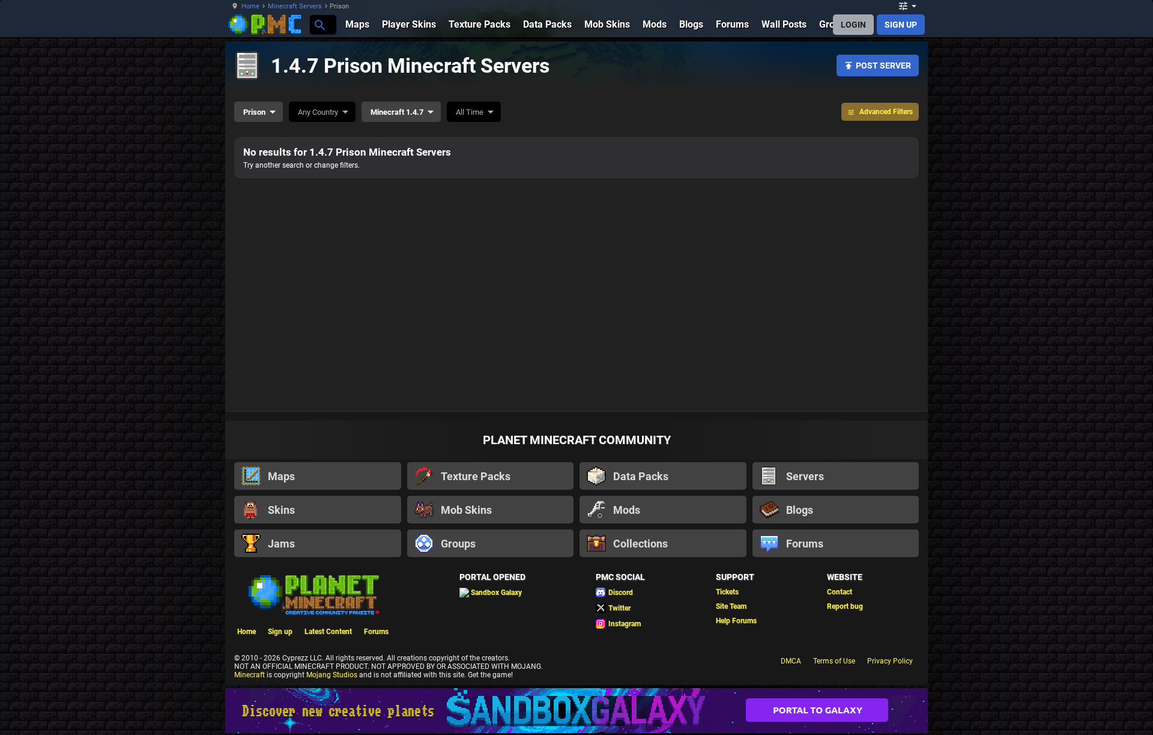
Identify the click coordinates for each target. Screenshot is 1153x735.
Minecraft (249, 675)
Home (250, 6)
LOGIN (853, 24)
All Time (469, 112)
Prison (254, 112)
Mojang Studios (331, 675)
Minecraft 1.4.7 (397, 112)
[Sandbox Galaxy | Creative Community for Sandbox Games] (576, 710)
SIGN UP (901, 24)
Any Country (318, 112)
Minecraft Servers (295, 6)
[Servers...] (319, 24)
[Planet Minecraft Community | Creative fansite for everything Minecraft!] (313, 593)
